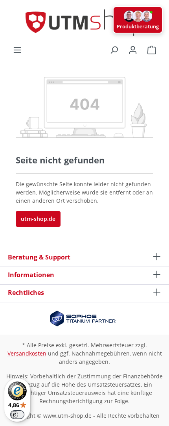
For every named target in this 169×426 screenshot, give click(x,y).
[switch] (17, 414)
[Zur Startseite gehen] (84, 22)
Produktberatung (138, 26)
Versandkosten (26, 353)
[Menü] (17, 50)
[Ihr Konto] (132, 50)
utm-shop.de (38, 218)
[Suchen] (114, 50)
